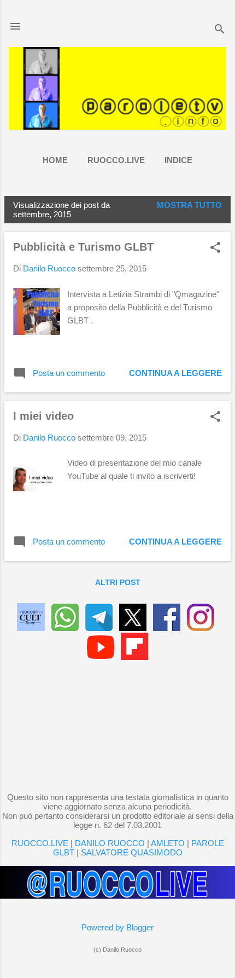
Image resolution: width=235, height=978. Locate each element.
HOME (55, 160)
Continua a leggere (175, 373)
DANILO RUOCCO (110, 843)
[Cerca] (219, 30)
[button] (215, 248)
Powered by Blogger (117, 927)
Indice (178, 160)
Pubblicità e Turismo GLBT (83, 247)
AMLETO (168, 843)
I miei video (43, 416)
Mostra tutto (189, 205)
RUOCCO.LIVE (116, 160)
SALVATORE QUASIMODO (132, 852)
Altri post (117, 582)
